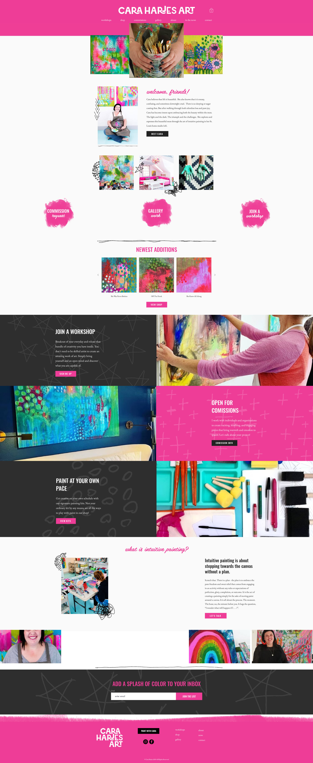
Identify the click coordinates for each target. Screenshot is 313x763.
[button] (211, 10)
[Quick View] (119, 275)
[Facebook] (151, 741)
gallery (178, 739)
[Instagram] (145, 741)
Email (113, 691)
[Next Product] (214, 274)
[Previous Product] (98, 274)
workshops (180, 729)
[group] (156, 277)
